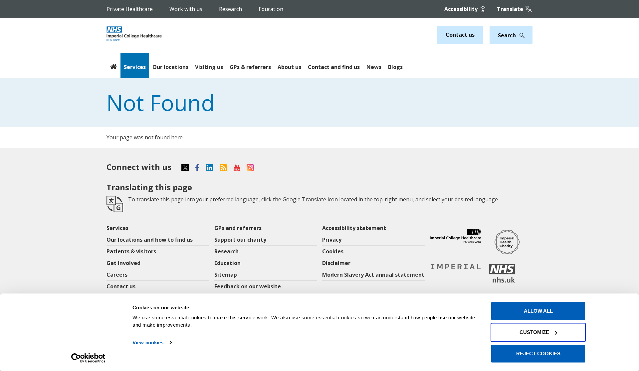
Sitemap (225, 274)
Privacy (331, 239)
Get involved (123, 263)
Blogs (395, 67)
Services (135, 67)
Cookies (332, 251)
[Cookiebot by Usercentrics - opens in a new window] (88, 358)
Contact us (460, 34)
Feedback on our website (247, 286)
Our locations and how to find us (149, 239)
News (373, 67)
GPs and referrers (238, 228)
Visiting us (209, 67)
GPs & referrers (250, 67)
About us (289, 67)
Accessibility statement (354, 228)
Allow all (538, 311)
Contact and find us (334, 67)
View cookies (147, 342)
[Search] (520, 35)
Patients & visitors (131, 251)
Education (271, 9)
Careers (116, 274)
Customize (534, 332)
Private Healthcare (129, 9)
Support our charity (240, 239)
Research (230, 9)
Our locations (170, 67)
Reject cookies (538, 353)
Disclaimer (336, 263)
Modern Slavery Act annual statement (373, 274)
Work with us (185, 9)
